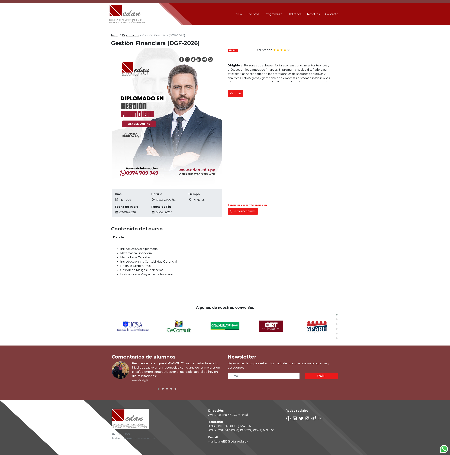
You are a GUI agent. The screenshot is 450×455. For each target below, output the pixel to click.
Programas (272, 14)
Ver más (235, 93)
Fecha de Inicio (126, 206)
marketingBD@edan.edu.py (228, 441)
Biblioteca (294, 14)
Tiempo (194, 194)
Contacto (331, 14)
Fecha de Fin (161, 206)
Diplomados (130, 35)
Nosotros (313, 14)
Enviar (321, 375)
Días (118, 194)
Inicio (238, 14)
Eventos (253, 14)
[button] (337, 314)
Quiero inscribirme (243, 211)
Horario (156, 194)
